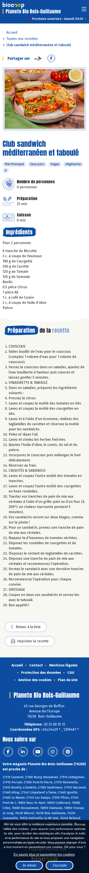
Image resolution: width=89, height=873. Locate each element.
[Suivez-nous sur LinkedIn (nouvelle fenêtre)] (22, 751)
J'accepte (59, 865)
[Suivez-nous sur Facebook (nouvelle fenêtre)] (8, 751)
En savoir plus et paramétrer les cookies (44, 854)
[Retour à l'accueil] (13, 5)
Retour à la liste (28, 627)
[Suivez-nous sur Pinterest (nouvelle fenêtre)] (67, 751)
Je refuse (29, 865)
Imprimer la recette (33, 641)
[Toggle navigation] (84, 10)
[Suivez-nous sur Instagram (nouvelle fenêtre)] (52, 751)
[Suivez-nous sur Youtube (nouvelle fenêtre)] (37, 751)
